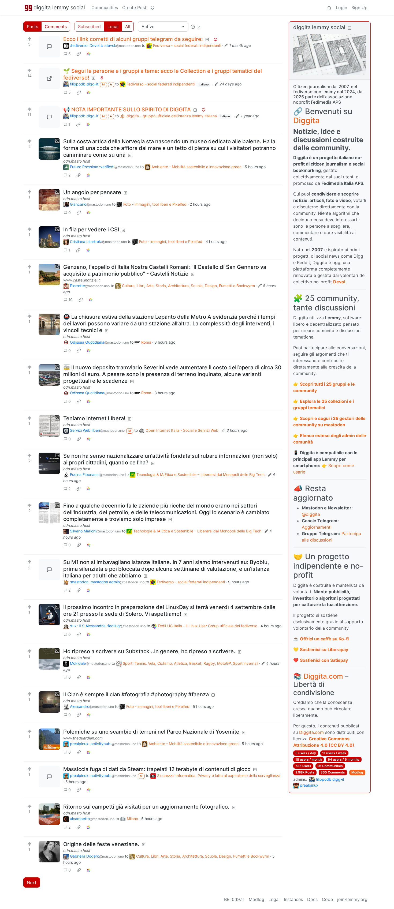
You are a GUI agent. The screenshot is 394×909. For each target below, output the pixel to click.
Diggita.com (323, 676)
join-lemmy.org (352, 899)
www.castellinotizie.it (81, 280)
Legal (274, 899)
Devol (339, 281)
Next (31, 882)
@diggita (311, 514)
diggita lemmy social (59, 7)
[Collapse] (349, 28)
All (127, 26)
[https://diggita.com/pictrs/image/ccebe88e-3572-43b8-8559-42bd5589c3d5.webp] (49, 78)
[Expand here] (49, 149)
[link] (78, 54)
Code (327, 899)
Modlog (357, 772)
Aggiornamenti (317, 527)
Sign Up (359, 7)
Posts (32, 26)
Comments (56, 26)
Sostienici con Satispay (324, 660)
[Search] (329, 7)
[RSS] (199, 26)
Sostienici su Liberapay (324, 649)
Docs (312, 899)
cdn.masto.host (76, 161)
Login (341, 7)
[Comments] (49, 46)
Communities (104, 7)
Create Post (134, 7)
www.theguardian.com (83, 738)
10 (70, 299)
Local (112, 26)
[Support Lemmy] (152, 7)
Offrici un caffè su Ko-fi (324, 638)
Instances (293, 899)
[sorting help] (193, 26)
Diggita (306, 120)
